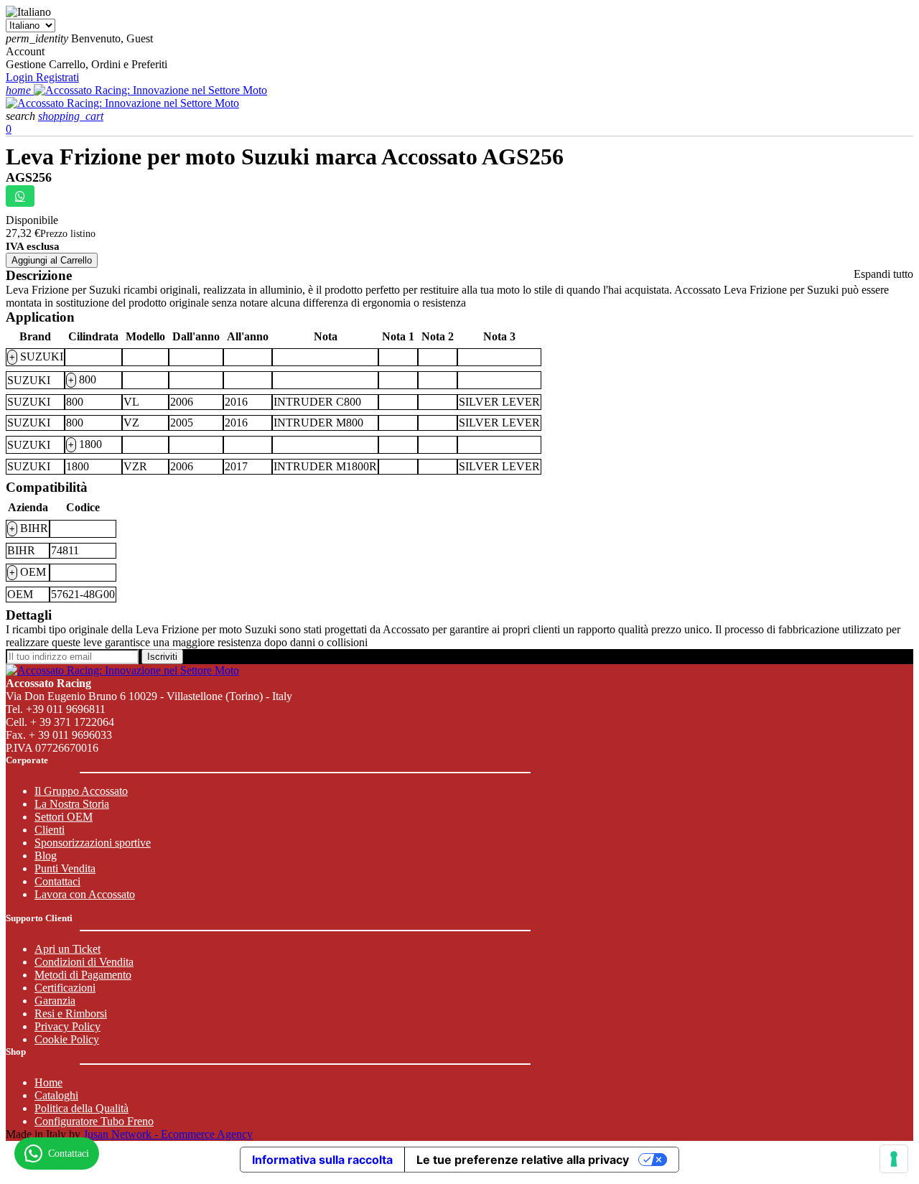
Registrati (57, 77)
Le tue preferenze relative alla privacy (522, 1159)
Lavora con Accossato (84, 894)
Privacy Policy (67, 1026)
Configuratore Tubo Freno (94, 1121)
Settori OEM (63, 817)
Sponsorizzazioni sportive (92, 842)
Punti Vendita (64, 868)
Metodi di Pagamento (82, 975)
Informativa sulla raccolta (322, 1159)
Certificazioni (64, 988)
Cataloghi (56, 1095)
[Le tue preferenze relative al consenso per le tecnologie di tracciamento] (894, 1159)
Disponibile (32, 220)
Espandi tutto (883, 274)
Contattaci (57, 881)
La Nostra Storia (71, 804)
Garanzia (54, 1000)
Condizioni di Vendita (84, 962)
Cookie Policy (66, 1039)
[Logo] (150, 90)
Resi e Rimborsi (70, 1013)
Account (25, 51)
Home (48, 1082)
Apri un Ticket (67, 949)
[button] (22, 116)
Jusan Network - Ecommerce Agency (168, 1134)
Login (21, 77)
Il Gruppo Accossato (81, 791)
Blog (45, 855)
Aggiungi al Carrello (51, 260)
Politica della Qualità (81, 1108)
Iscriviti (162, 656)
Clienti (49, 830)
